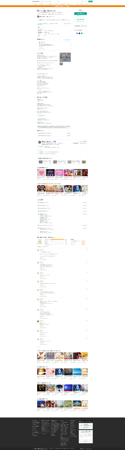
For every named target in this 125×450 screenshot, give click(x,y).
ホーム (38, 8)
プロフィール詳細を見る (83, 141)
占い (40, 8)
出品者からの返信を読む (43, 259)
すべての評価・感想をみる (67, 39)
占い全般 (43, 8)
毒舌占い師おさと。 (47, 141)
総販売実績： (51, 16)
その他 (45, 35)
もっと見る (40, 47)
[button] (80, 30)
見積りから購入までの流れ (81, 21)
